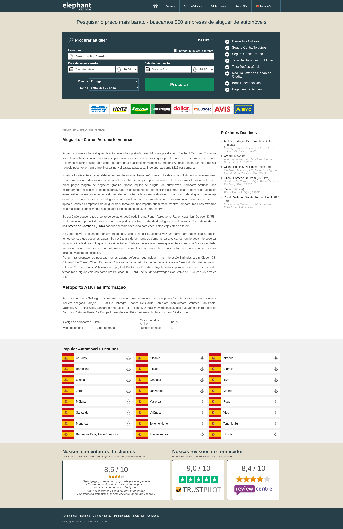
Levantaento (76, 50)
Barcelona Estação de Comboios (97, 434)
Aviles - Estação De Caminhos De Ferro (250, 141)
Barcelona (82, 368)
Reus (226, 401)
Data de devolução (157, 63)
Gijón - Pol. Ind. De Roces (241, 166)
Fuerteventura (159, 434)
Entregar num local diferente (195, 50)
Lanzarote (156, 390)
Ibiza (226, 379)
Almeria (228, 358)
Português (265, 6)
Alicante (155, 358)
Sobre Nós (241, 6)
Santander (82, 412)
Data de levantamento (83, 63)
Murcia (227, 434)
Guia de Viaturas (193, 6)
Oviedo (228, 155)
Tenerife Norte (159, 423)
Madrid (227, 390)
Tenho (84, 87)
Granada (155, 379)
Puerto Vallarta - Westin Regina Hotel (248, 197)
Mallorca (155, 401)
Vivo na (83, 81)
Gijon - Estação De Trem (240, 178)
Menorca (82, 423)
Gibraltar (228, 368)
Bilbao (154, 368)
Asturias (81, 358)
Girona (80, 379)
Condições (153, 515)
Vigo (226, 412)
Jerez (79, 390)
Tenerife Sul (230, 423)
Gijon (227, 189)
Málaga (81, 401)
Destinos (170, 6)
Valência (155, 412)
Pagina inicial (69, 515)
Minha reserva (219, 6)
